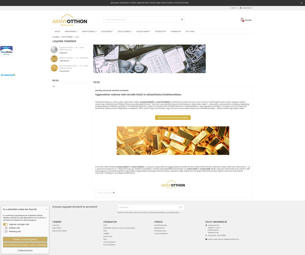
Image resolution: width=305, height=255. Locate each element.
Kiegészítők (160, 31)
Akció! (57, 31)
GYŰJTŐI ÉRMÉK (142, 31)
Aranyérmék (70, 31)
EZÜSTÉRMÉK (106, 31)
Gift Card (190, 31)
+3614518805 (221, 235)
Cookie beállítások (161, 233)
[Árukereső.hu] (8, 76)
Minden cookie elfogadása (25, 239)
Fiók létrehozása (160, 231)
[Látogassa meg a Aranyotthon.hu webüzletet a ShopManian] (6, 51)
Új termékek (56, 228)
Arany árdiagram (109, 242)
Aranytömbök (88, 31)
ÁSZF (105, 225)
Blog (105, 239)
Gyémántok (175, 31)
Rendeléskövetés (160, 225)
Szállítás (106, 233)
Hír (53, 86)
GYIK (105, 231)
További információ (25, 250)
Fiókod (158, 221)
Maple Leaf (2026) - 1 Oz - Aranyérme (73, 58)
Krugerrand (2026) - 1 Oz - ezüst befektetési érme (71, 48)
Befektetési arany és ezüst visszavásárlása (119, 228)
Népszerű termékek (59, 231)
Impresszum (107, 236)
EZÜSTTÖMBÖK (124, 31)
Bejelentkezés (159, 228)
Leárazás (55, 225)
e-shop (114, 102)
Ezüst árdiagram (109, 245)
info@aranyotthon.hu (231, 239)
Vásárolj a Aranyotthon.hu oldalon (173, 117)
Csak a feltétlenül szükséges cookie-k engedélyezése (25, 245)
